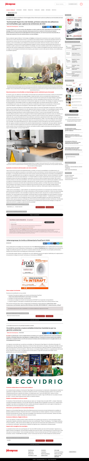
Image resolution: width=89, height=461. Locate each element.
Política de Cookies (58, 453)
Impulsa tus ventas (69, 176)
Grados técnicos (76, 54)
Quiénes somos (44, 455)
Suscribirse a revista (32, 455)
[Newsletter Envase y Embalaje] (74, 94)
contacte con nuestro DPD (34, 232)
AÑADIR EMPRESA (72, 451)
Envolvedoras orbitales (75, 69)
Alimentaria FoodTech (40, 246)
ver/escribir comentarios (34, 319)
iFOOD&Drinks (42, 248)
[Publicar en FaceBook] (51, 27)
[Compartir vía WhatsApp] (60, 27)
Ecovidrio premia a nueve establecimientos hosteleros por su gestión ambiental (73, 129)
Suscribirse (74, 111)
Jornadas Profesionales (69, 175)
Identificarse (31, 450)
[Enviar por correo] (48, 27)
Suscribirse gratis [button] (73, 4)
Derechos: (43, 231)
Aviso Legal (19, 228)
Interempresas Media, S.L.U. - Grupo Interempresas (46, 459)
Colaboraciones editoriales (57, 456)
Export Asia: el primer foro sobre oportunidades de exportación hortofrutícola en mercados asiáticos (73, 149)
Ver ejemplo (30, 220)
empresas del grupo (29, 231)
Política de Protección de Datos (28, 228)
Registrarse (30, 452)
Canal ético (43, 452)
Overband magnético (74, 62)
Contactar (43, 450)
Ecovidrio (8, 335)
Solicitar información (40, 207)
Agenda (66, 165)
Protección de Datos (58, 452)
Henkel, (32, 38)
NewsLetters (31, 453)
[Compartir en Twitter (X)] (54, 27)
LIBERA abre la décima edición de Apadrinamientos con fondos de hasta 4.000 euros (73, 136)
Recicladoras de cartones (76, 49)
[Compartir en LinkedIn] (57, 27)
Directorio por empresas (71, 169)
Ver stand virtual (49, 207)
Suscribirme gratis (49, 222)
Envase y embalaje (10, 9)
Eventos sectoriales (69, 179)
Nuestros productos (45, 453)
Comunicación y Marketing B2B (71, 178)
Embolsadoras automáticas (75, 75)
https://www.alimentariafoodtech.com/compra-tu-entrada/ (23, 296)
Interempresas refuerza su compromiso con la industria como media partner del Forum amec (73, 142)
